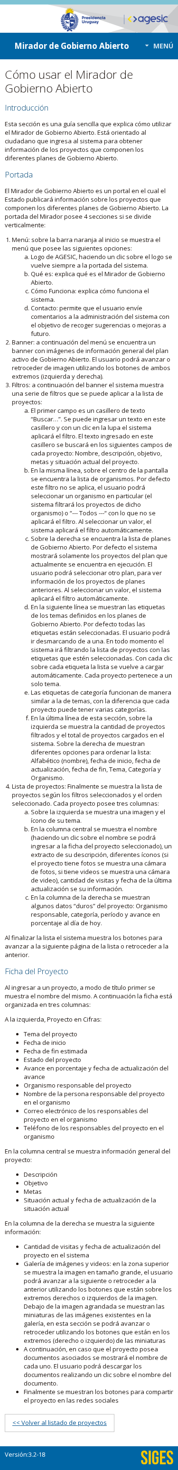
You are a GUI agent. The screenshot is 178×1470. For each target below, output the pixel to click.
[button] (156, 46)
